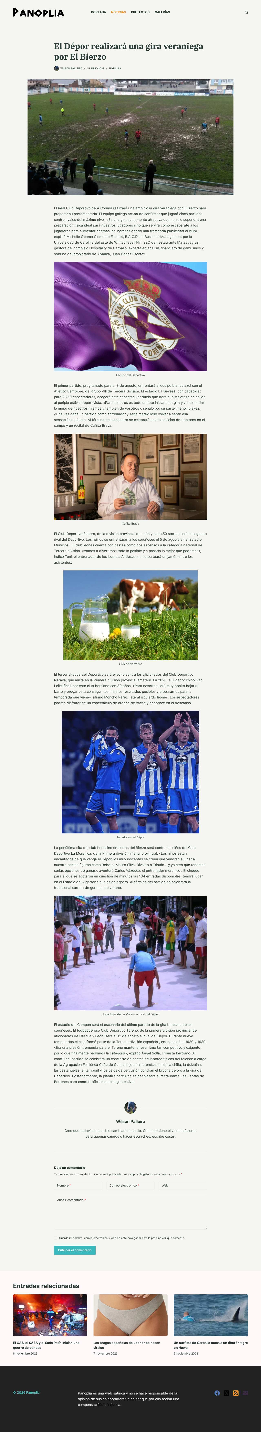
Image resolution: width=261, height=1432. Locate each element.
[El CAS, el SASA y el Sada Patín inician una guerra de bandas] (50, 1315)
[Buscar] (246, 12)
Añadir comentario (71, 1200)
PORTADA (98, 12)
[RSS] (236, 1393)
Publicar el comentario (75, 1250)
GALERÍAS (162, 12)
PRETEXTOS (140, 12)
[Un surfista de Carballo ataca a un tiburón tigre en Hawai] (211, 1315)
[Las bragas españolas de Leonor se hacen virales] (130, 1315)
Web (165, 1185)
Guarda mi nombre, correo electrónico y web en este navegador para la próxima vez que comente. (122, 1238)
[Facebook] (217, 1393)
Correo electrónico (124, 1185)
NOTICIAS (118, 12)
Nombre (64, 1185)
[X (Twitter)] (226, 1393)
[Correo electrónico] (245, 1393)
